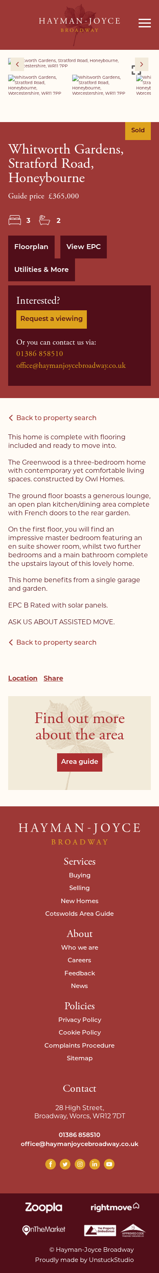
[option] (79, 63)
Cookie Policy (80, 1033)
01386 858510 (39, 354)
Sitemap (80, 1059)
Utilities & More (41, 270)
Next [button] (141, 64)
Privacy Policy (79, 1020)
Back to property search (56, 418)
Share (53, 678)
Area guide (79, 762)
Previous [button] (17, 64)
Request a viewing (51, 319)
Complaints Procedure (79, 1046)
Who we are (79, 948)
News (79, 987)
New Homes (80, 902)
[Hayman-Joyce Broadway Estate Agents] (79, 25)
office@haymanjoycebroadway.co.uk (71, 366)
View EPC (83, 247)
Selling (79, 889)
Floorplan (31, 247)
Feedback (79, 974)
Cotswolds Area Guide (79, 914)
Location (23, 678)
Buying (80, 876)
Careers (79, 961)
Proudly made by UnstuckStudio (84, 1260)
